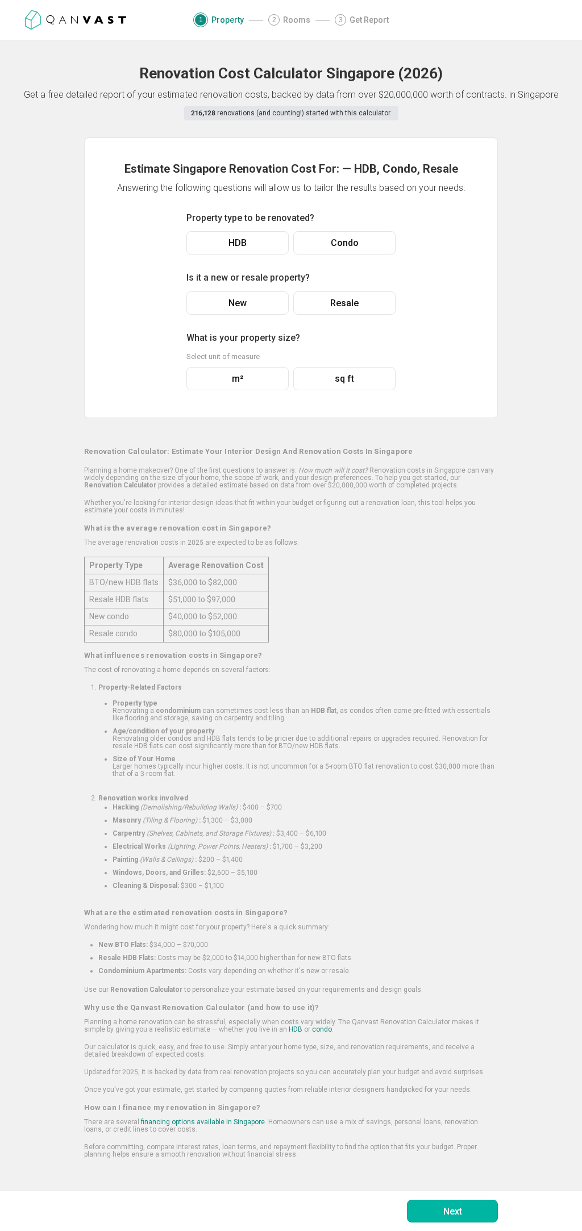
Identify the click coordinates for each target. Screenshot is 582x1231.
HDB (237, 242)
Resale (344, 303)
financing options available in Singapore (203, 1122)
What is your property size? (243, 337)
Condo (345, 242)
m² (237, 378)
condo (322, 1029)
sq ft (344, 378)
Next (452, 1211)
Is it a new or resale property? (248, 277)
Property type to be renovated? (250, 217)
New (237, 303)
